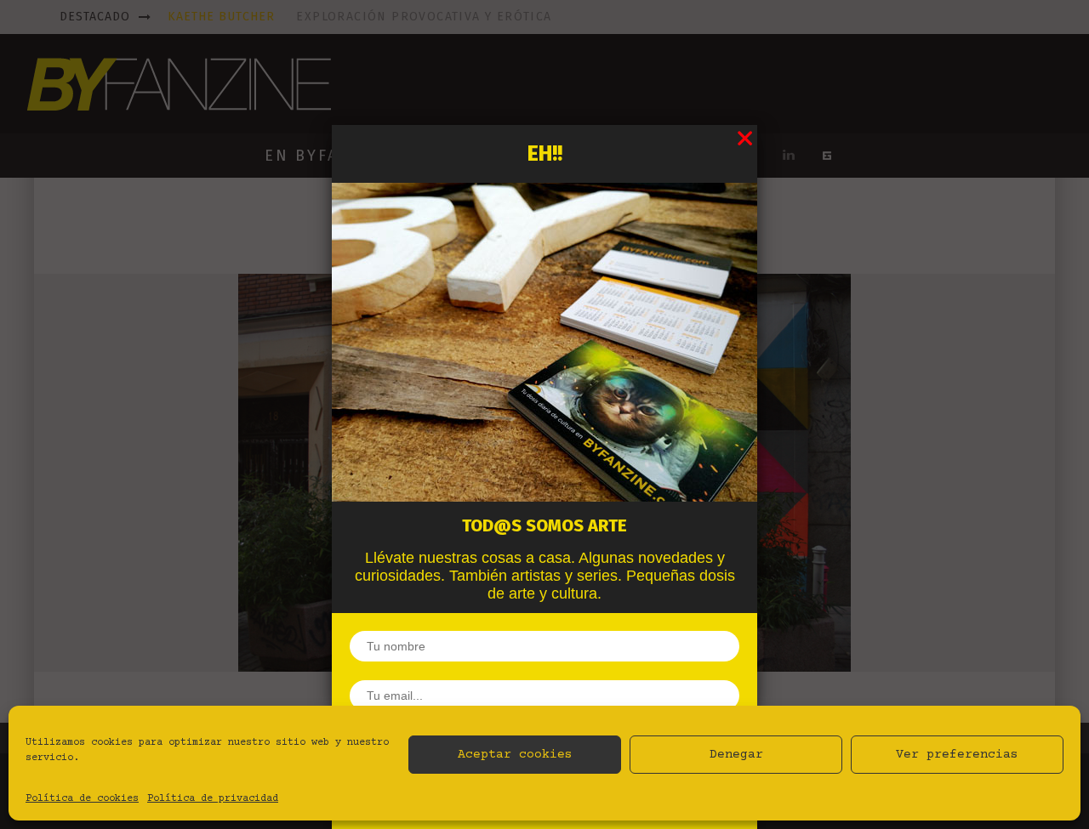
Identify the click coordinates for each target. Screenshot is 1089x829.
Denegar (736, 754)
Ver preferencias (957, 754)
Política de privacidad (212, 798)
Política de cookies (82, 798)
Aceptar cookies (515, 754)
